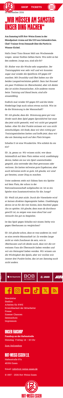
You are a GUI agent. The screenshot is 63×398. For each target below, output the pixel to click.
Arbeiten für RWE (14, 304)
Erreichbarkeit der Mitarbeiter (20, 308)
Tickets (36, 7)
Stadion (9, 301)
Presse (8, 311)
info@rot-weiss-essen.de (24, 369)
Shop (24, 7)
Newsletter (10, 298)
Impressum (11, 320)
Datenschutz (11, 317)
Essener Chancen (13, 314)
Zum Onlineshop (13, 345)
